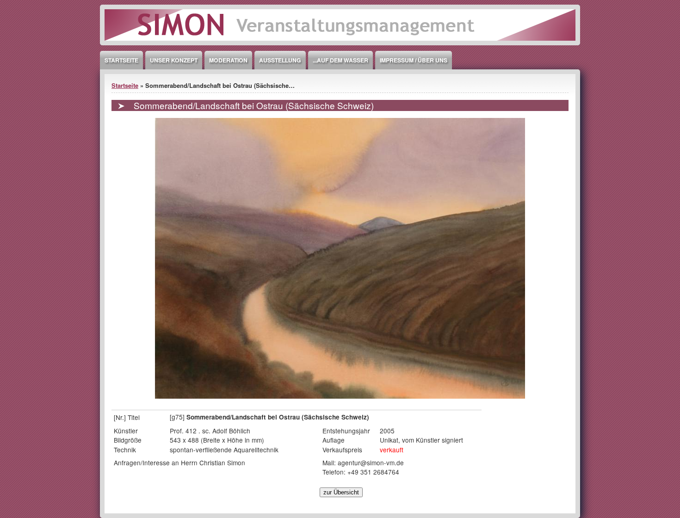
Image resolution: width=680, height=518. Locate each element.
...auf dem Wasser (340, 60)
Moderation (228, 60)
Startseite (121, 60)
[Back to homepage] (340, 42)
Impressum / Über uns (413, 60)
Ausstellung (280, 60)
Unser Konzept (174, 60)
